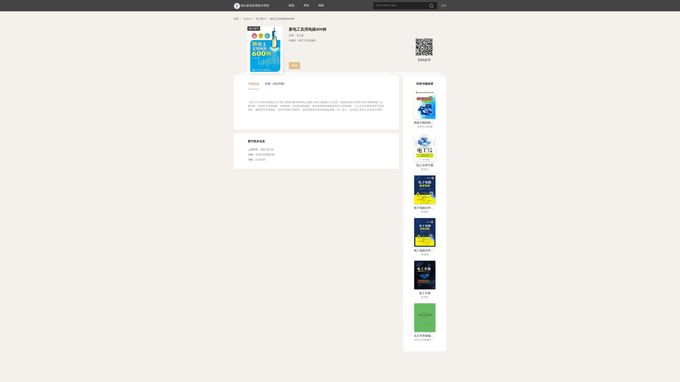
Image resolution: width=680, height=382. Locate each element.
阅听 (321, 5)
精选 (291, 5)
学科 (306, 5)
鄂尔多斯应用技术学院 (255, 5)
